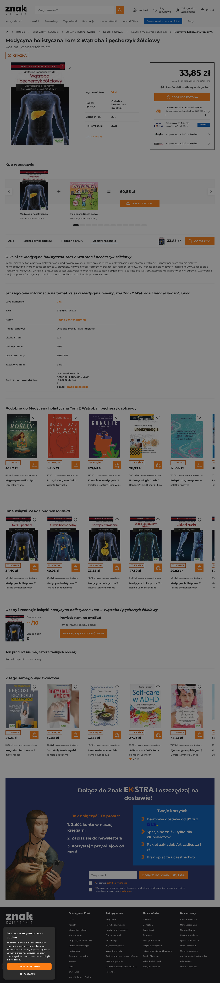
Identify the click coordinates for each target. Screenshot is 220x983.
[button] (29, 974)
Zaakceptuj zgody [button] (29, 966)
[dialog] (29, 953)
